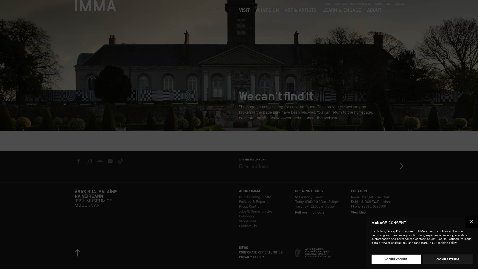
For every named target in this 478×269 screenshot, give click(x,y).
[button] (471, 222)
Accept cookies (396, 259)
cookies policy (447, 243)
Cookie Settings (447, 259)
